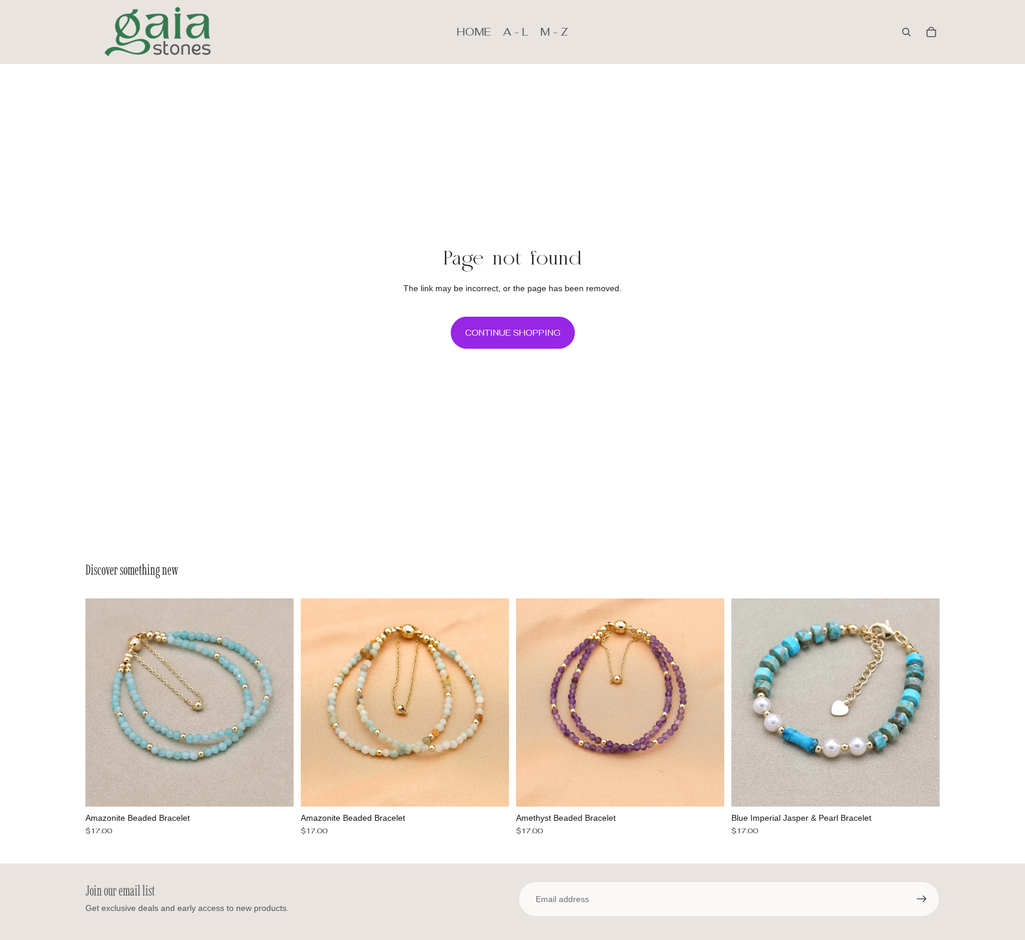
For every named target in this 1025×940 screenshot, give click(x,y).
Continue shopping (513, 332)
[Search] (906, 32)
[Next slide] (276, 702)
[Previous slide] (103, 702)
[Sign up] (921, 899)
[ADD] (275, 788)
